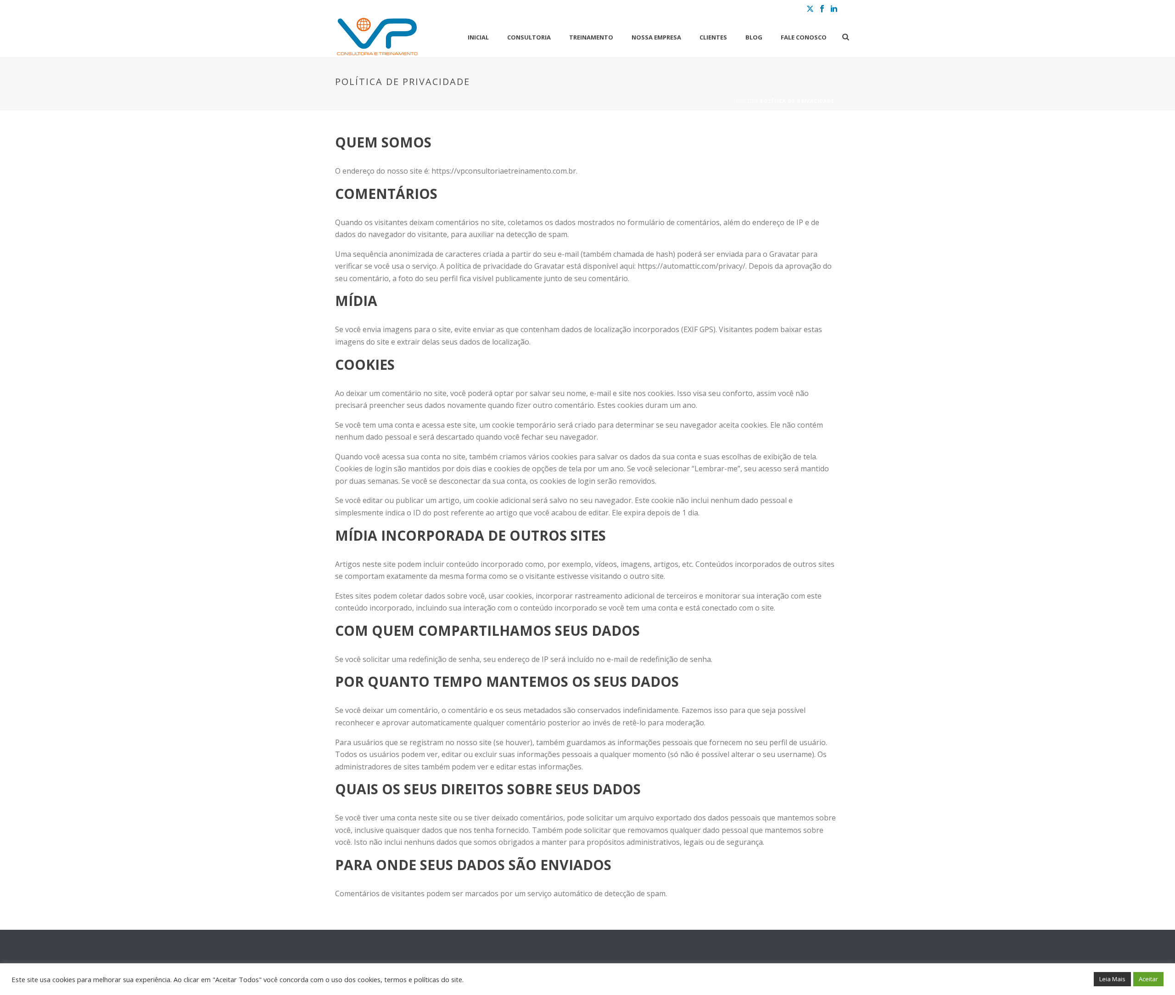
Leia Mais (1112, 979)
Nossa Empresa (656, 37)
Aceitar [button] (1148, 979)
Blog (753, 37)
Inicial (478, 37)
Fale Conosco (804, 37)
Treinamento (591, 37)
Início (745, 101)
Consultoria (529, 37)
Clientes (713, 37)
